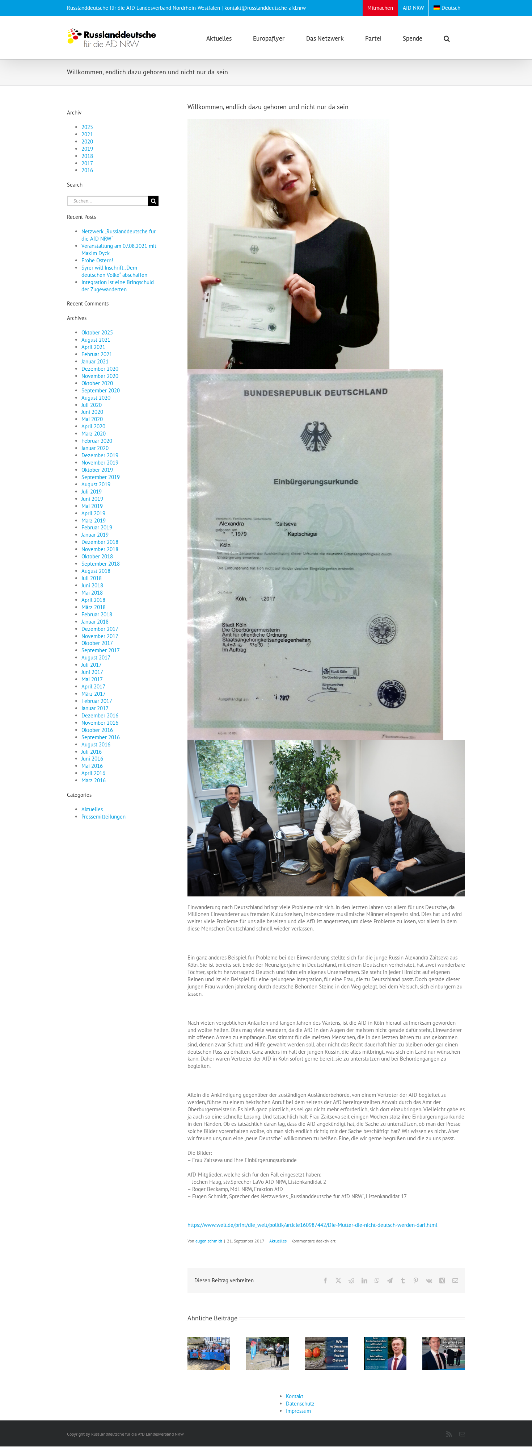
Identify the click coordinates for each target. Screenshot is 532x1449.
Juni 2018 (92, 585)
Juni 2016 (92, 758)
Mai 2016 (92, 765)
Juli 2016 (91, 751)
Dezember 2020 (99, 368)
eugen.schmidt (208, 1241)
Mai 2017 (92, 679)
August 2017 (95, 657)
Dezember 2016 (99, 715)
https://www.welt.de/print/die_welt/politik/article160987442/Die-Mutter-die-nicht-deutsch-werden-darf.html (312, 1224)
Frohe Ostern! (97, 260)
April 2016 (93, 773)
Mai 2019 (92, 506)
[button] (447, 37)
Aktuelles (278, 1241)
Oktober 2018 (97, 556)
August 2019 (95, 484)
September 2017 (100, 650)
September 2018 (100, 563)
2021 (87, 134)
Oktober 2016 (97, 729)
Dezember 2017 (99, 628)
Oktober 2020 (97, 383)
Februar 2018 (96, 614)
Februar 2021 (96, 354)
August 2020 (95, 397)
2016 (87, 170)
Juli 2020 (91, 404)
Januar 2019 (95, 534)
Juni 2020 (92, 411)
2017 (87, 163)
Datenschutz (300, 1403)
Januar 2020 (95, 448)
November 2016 (99, 722)
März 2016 (93, 780)
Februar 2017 (96, 701)
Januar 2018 (95, 621)
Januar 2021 (95, 361)
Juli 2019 (91, 491)
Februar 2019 (96, 527)
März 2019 (93, 520)
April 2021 (93, 346)
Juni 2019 (92, 498)
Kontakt (294, 1396)
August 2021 (95, 339)
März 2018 (93, 607)
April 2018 (93, 599)
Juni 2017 (92, 672)
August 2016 (95, 744)
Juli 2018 (91, 578)
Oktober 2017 (97, 643)
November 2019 (99, 462)
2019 (87, 148)
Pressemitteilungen (103, 816)
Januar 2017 (95, 708)
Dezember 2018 (99, 541)
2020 (87, 141)
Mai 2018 (92, 592)
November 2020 (99, 375)
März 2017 (93, 693)
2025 (87, 127)
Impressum (298, 1410)
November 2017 (99, 636)
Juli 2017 (91, 664)
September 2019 (100, 477)
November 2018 (99, 549)
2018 (87, 156)
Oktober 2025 (97, 332)
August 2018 (95, 570)
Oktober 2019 (97, 469)
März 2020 (93, 433)
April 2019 (93, 513)
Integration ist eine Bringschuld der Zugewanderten (117, 286)
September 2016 (100, 737)
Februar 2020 (96, 440)
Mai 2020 (92, 419)
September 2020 (100, 390)
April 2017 (93, 686)
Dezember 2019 (99, 455)
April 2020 (93, 426)
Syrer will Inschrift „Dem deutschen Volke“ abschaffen (114, 271)
